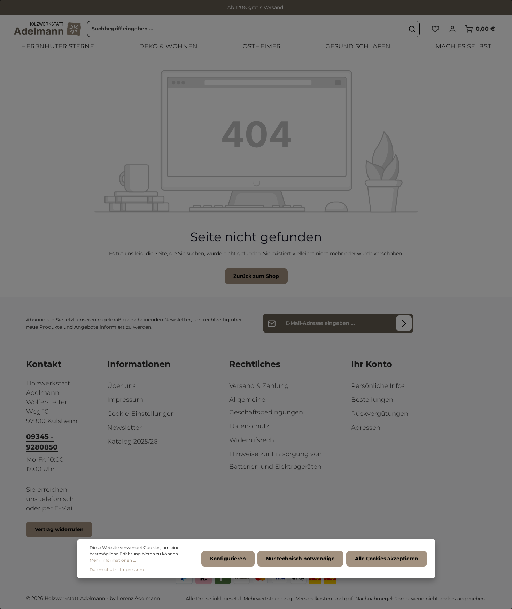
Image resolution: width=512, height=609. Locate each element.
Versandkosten (314, 598)
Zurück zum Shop (256, 276)
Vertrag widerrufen (59, 529)
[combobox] (246, 29)
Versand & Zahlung (259, 386)
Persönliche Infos (378, 386)
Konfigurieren (228, 558)
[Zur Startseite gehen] (47, 29)
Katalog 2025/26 (132, 441)
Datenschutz (249, 426)
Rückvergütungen (379, 413)
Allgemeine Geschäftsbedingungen (266, 406)
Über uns (121, 386)
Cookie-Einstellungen (141, 413)
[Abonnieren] (404, 323)
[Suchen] (412, 29)
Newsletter (124, 427)
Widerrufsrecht (253, 440)
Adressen (365, 427)
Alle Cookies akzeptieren (386, 558)
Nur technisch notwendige (300, 558)
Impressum (125, 400)
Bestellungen (372, 400)
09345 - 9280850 (42, 441)
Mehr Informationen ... (113, 560)
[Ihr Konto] (452, 29)
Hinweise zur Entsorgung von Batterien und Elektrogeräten (275, 460)
